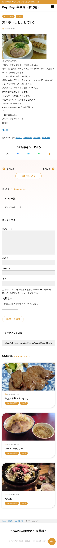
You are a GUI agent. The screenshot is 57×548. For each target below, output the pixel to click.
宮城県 (19, 16)
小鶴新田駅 (27, 138)
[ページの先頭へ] (52, 541)
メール (6, 268)
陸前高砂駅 (46, 138)
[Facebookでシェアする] (18, 153)
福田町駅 (36, 138)
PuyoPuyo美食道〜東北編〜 (21, 7)
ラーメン (18, 138)
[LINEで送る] (39, 153)
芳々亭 (5, 130)
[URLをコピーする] (49, 153)
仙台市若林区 (8, 16)
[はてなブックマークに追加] (28, 153)
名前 (5, 258)
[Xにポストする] (7, 153)
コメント (7, 229)
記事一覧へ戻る (28, 176)
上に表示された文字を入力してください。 (20, 304)
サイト (5, 279)
